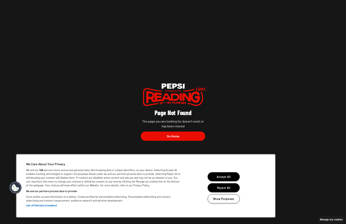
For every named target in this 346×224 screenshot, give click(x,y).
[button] (15, 187)
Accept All (223, 176)
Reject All (223, 188)
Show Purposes (223, 198)
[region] (146, 186)
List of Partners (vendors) (41, 205)
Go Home (173, 136)
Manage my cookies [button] (331, 219)
